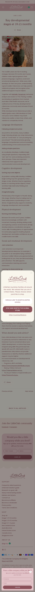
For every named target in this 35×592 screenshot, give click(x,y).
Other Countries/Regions (17, 315)
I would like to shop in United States (17, 301)
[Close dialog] (30, 572)
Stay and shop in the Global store (17, 309)
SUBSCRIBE (17, 587)
